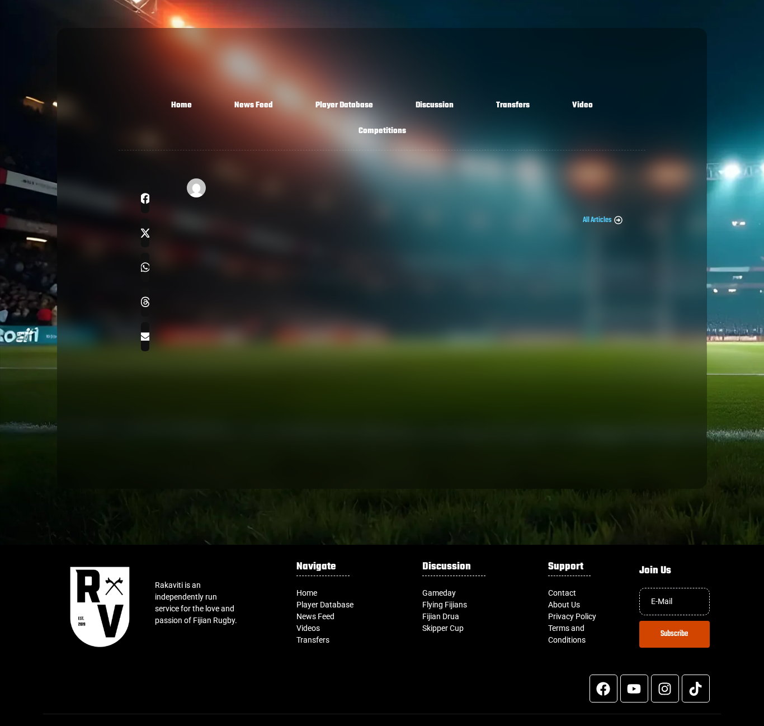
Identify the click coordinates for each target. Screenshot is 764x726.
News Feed (253, 105)
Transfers (513, 105)
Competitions (382, 131)
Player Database (344, 105)
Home (181, 105)
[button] (145, 198)
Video (582, 105)
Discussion (435, 105)
